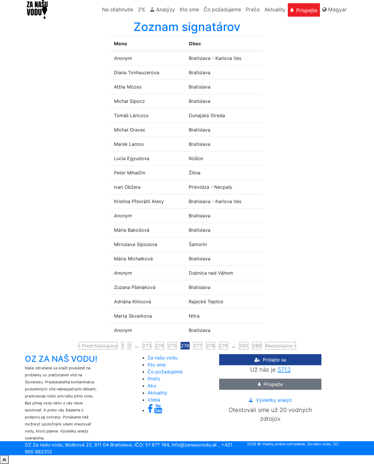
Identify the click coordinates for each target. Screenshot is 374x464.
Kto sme (157, 365)
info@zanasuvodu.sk (194, 445)
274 (159, 346)
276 (185, 346)
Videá (154, 400)
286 (256, 346)
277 (198, 346)
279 (223, 346)
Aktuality (157, 393)
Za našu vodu (162, 358)
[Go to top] (4, 459)
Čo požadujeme (165, 372)
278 (210, 346)
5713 (284, 369)
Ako (152, 386)
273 (147, 346)
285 (243, 346)
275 (172, 346)
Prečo (154, 379)
